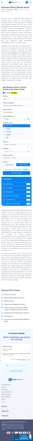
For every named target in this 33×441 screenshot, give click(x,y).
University (8, 131)
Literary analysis (21, 359)
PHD (7, 137)
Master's (8, 134)
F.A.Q (2, 401)
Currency (5, 96)
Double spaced (23, 164)
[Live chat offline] (25, 436)
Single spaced (9, 164)
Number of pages (7, 155)
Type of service (7, 109)
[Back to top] (29, 420)
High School (9, 125)
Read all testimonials (16, 371)
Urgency (5, 141)
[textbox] (17, 151)
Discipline (5, 148)
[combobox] (16, 119)
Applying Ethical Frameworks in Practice (16, 313)
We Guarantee (6, 392)
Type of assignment (8, 116)
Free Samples (5, 397)
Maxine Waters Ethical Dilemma (14, 297)
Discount (4, 389)
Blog (3, 399)
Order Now (26, 2)
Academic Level (7, 123)
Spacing (5, 161)
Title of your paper (8, 102)
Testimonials (6, 394)
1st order (10, 93)
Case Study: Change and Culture (14, 304)
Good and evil (8, 316)
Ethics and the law (10, 294)
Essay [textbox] (7, 119)
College (8, 128)
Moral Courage (8, 301)
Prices (3, 387)
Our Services (5, 384)
